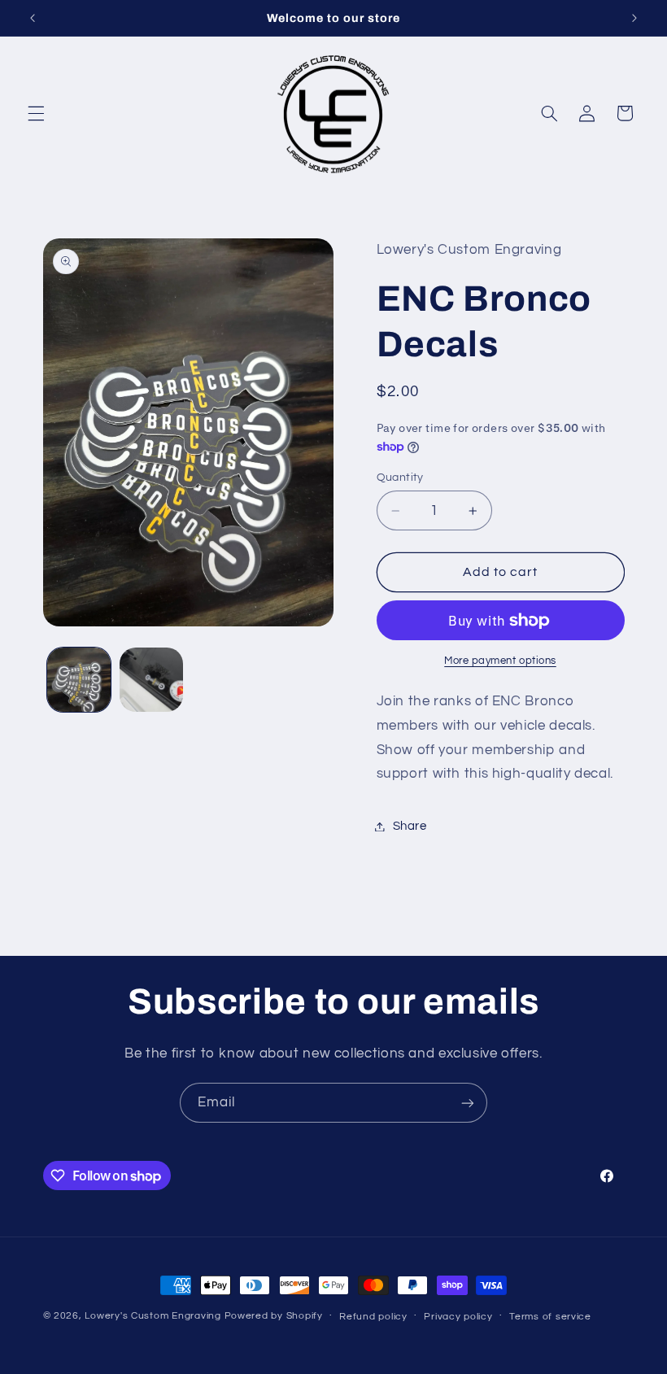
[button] (35, 113)
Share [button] (410, 826)
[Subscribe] (467, 1103)
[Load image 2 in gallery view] (151, 679)
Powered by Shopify (274, 1315)
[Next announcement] (634, 18)
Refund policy (373, 1316)
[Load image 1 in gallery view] (79, 679)
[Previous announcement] (32, 18)
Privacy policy (458, 1316)
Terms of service (550, 1316)
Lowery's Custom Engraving (152, 1315)
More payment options (500, 661)
